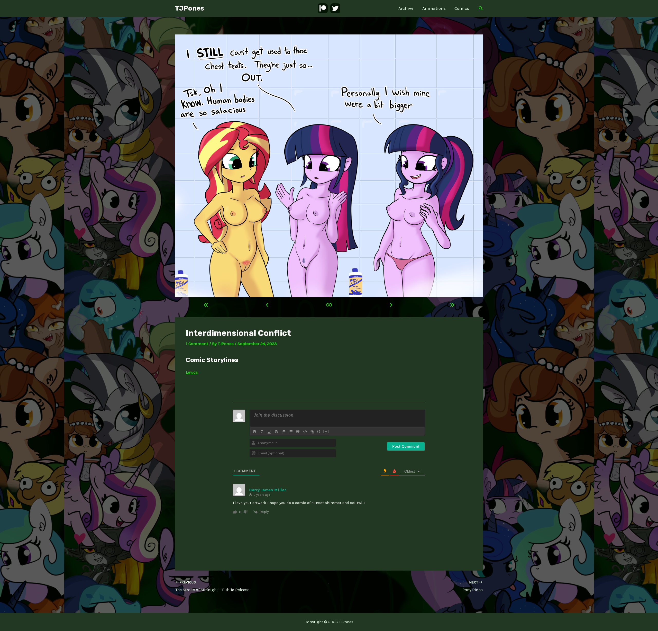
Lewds (192, 372)
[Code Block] (305, 432)
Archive (406, 8)
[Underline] (269, 432)
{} (319, 431)
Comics (461, 8)
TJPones (189, 8)
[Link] (312, 432)
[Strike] (276, 432)
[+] (326, 431)
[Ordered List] (283, 432)
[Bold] (254, 432)
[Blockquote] (297, 432)
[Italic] (262, 432)
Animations (434, 8)
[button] (481, 8)
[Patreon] (323, 8)
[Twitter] (335, 8)
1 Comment (197, 343)
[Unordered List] (290, 432)
